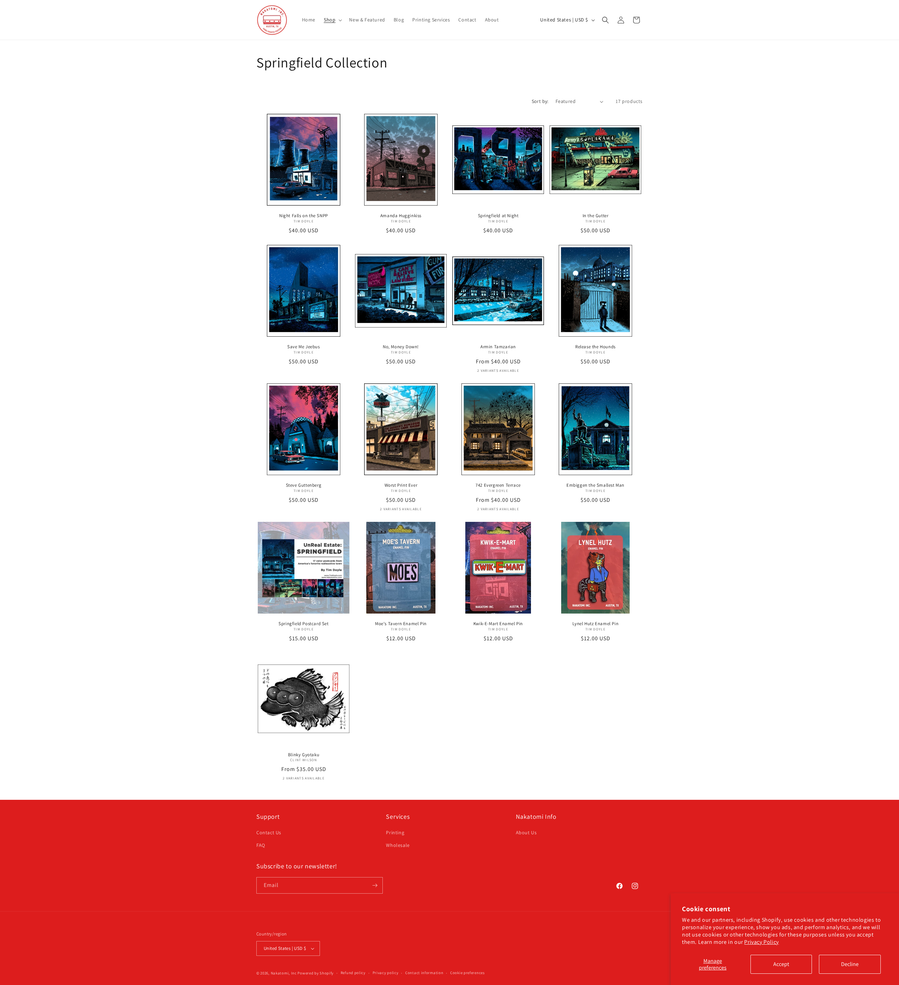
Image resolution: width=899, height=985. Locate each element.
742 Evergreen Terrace (498, 485)
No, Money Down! (401, 347)
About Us (526, 832)
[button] (332, 19)
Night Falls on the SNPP (303, 216)
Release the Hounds (595, 347)
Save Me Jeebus (303, 347)
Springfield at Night (498, 216)
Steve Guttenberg (304, 485)
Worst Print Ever (401, 485)
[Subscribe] (374, 885)
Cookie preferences (467, 972)
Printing (395, 832)
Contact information (424, 972)
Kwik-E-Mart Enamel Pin (498, 624)
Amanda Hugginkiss (400, 216)
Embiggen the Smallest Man (595, 485)
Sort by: (540, 101)
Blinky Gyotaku (303, 755)
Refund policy (353, 972)
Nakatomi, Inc (284, 973)
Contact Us (268, 832)
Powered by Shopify (315, 973)
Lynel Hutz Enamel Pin (595, 624)
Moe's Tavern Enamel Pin (401, 624)
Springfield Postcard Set (303, 624)
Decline (850, 964)
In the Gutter (596, 216)
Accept (781, 964)
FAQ (260, 845)
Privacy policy (386, 972)
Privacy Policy (761, 942)
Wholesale (397, 845)
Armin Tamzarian (498, 347)
